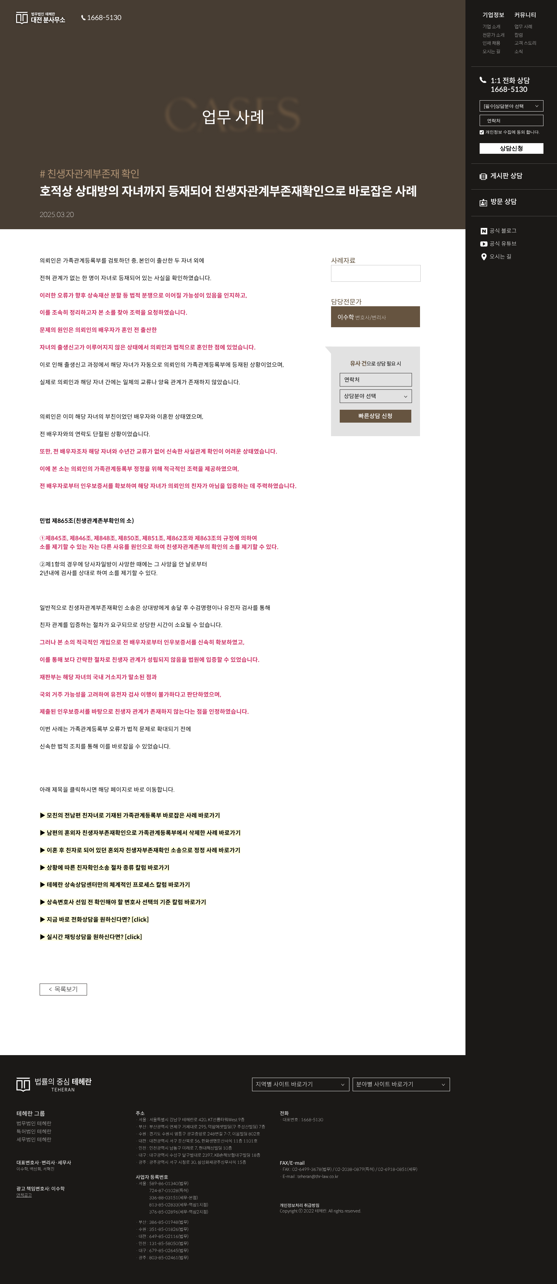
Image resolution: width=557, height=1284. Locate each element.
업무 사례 (523, 27)
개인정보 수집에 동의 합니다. (512, 132)
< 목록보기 (63, 989)
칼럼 (518, 35)
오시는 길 (491, 51)
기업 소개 (491, 27)
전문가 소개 (493, 35)
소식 (518, 51)
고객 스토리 (525, 43)
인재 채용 (491, 43)
